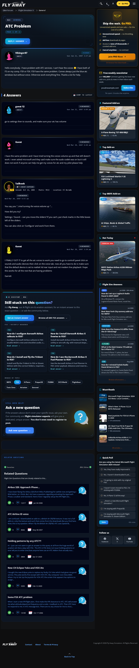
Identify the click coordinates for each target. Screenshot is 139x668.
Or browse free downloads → (117, 63)
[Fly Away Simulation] (14, 4)
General (42, 10)
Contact (28, 644)
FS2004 (51, 382)
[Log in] (113, 3)
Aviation (23, 387)
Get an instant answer (19, 318)
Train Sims (11, 387)
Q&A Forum (8, 10)
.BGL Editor (84, 467)
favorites (10, 467)
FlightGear (76, 382)
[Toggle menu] (134, 3)
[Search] (101, 3)
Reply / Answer (16, 41)
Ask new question (20, 430)
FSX (17, 382)
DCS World (62, 382)
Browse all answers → (117, 380)
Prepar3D (39, 382)
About (38, 644)
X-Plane (27, 382)
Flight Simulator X (26, 10)
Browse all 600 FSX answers (53, 318)
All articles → (117, 448)
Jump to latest (84, 95)
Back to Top (69, 656)
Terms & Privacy (51, 644)
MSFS (9, 382)
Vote (104, 522)
